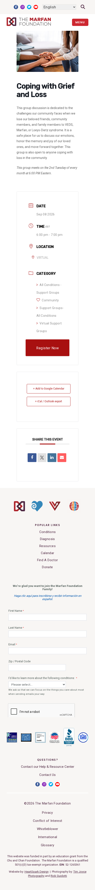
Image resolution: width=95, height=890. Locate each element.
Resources (47, 546)
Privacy (47, 813)
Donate (47, 567)
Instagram (22, 7)
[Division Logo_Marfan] (19, 510)
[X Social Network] (42, 457)
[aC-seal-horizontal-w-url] (69, 745)
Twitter (29, 7)
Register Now (47, 348)
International (47, 837)
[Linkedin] (52, 457)
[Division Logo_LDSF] (37, 510)
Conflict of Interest (47, 821)
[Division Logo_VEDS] (54, 510)
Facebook (16, 7)
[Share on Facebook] (32, 457)
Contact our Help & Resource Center (47, 767)
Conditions (47, 532)
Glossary (47, 845)
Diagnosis (47, 539)
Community (50, 300)
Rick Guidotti (59, 875)
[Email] (61, 457)
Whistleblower (47, 829)
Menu (80, 22)
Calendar (47, 553)
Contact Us (47, 775)
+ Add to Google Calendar (48, 388)
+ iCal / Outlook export (48, 401)
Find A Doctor (47, 560)
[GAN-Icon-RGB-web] (74, 512)
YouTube (36, 7)
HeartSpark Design (37, 871)
